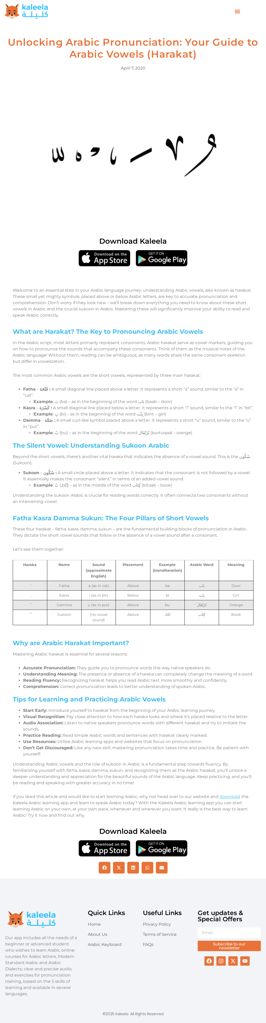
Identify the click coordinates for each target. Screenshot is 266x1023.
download (230, 796)
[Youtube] (245, 961)
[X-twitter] (233, 961)
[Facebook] (209, 961)
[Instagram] (221, 961)
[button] (237, 11)
